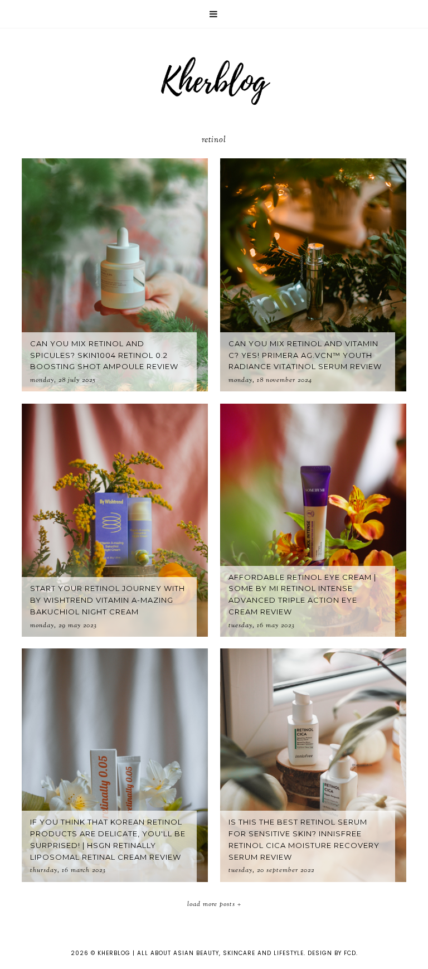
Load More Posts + (214, 904)
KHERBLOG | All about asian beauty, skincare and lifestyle (201, 953)
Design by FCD (332, 953)
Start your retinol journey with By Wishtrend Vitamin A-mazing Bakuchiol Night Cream (107, 600)
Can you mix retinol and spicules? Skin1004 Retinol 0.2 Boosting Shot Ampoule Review (104, 355)
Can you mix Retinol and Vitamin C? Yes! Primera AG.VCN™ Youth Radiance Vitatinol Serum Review (305, 355)
